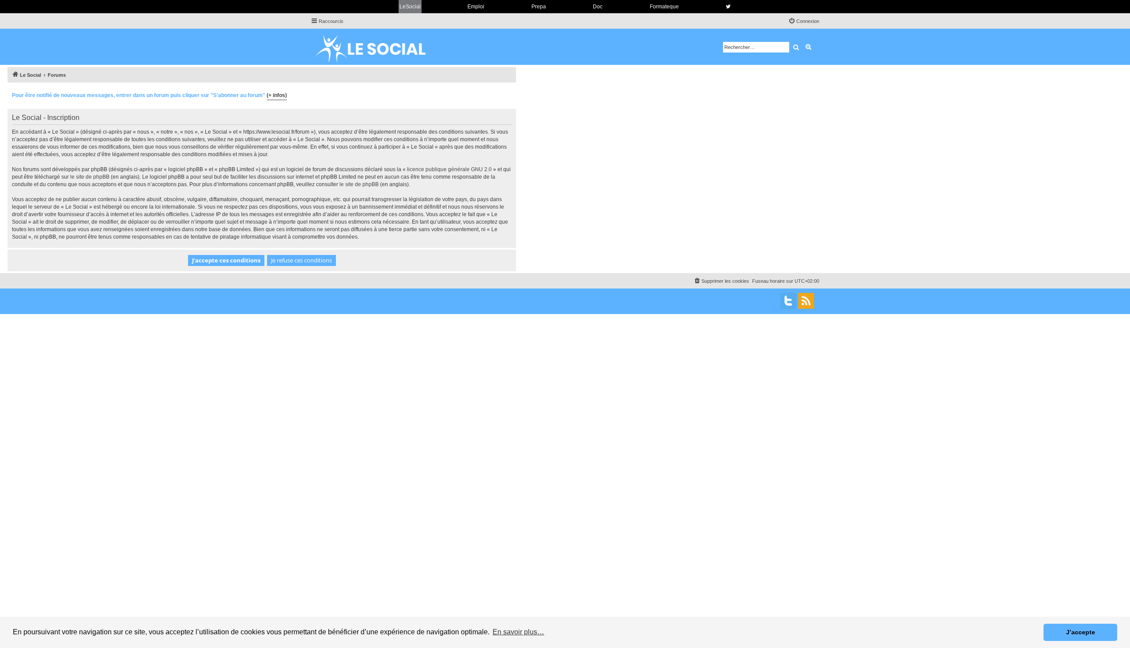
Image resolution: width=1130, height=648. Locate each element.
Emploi (475, 7)
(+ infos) (277, 95)
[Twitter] (788, 301)
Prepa (538, 7)
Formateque (664, 7)
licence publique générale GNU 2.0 (449, 169)
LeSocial (410, 7)
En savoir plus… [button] (518, 632)
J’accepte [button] (1080, 632)
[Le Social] (377, 47)
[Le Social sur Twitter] (728, 6)
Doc (598, 7)
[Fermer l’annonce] (509, 94)
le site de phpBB (89, 177)
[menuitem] (803, 21)
